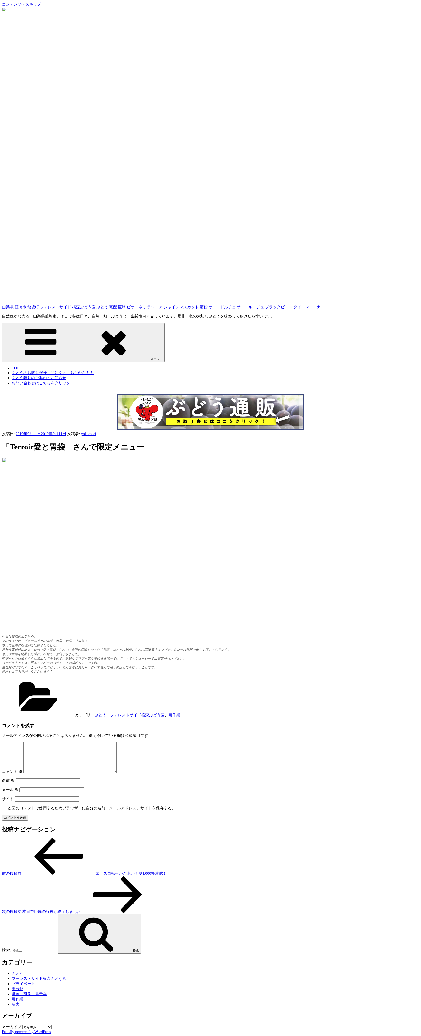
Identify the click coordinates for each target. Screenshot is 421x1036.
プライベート (23, 984)
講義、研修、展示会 (29, 994)
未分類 (17, 989)
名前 (8, 781)
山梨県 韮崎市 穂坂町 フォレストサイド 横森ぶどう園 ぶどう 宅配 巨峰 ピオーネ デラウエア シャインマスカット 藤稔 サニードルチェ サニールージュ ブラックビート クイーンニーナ (161, 307)
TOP (15, 368)
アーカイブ (11, 1027)
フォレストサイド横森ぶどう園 (137, 715)
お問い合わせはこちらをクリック (41, 383)
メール (10, 790)
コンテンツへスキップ (21, 4)
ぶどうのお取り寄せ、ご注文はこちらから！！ (53, 373)
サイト (8, 799)
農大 (15, 1004)
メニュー (156, 359)
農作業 (174, 715)
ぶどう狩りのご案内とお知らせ (39, 378)
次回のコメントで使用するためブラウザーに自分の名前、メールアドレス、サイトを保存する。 (91, 808)
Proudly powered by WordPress (26, 1032)
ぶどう (100, 715)
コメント (12, 772)
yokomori (88, 434)
